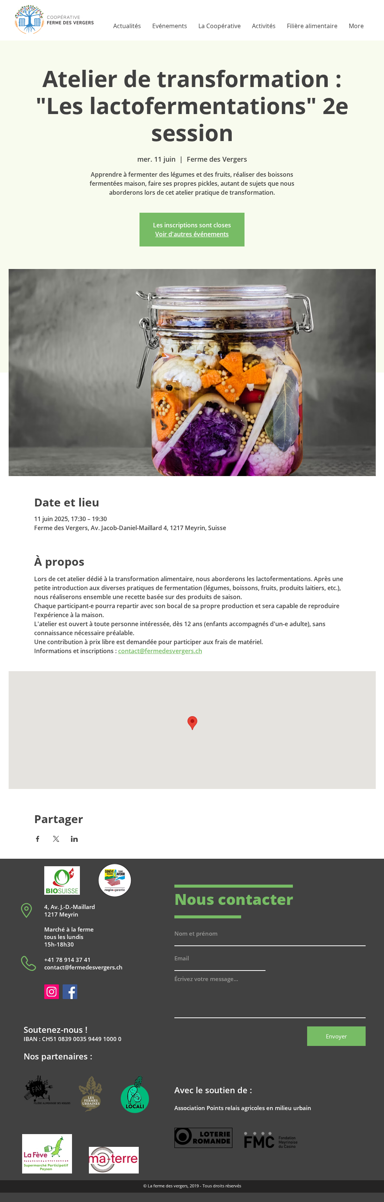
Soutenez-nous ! (55, 1029)
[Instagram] (51, 991)
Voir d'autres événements (192, 234)
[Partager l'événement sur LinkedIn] (74, 839)
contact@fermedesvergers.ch (83, 967)
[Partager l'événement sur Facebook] (37, 839)
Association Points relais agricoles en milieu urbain (242, 1108)
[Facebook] (70, 991)
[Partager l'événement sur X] (56, 839)
